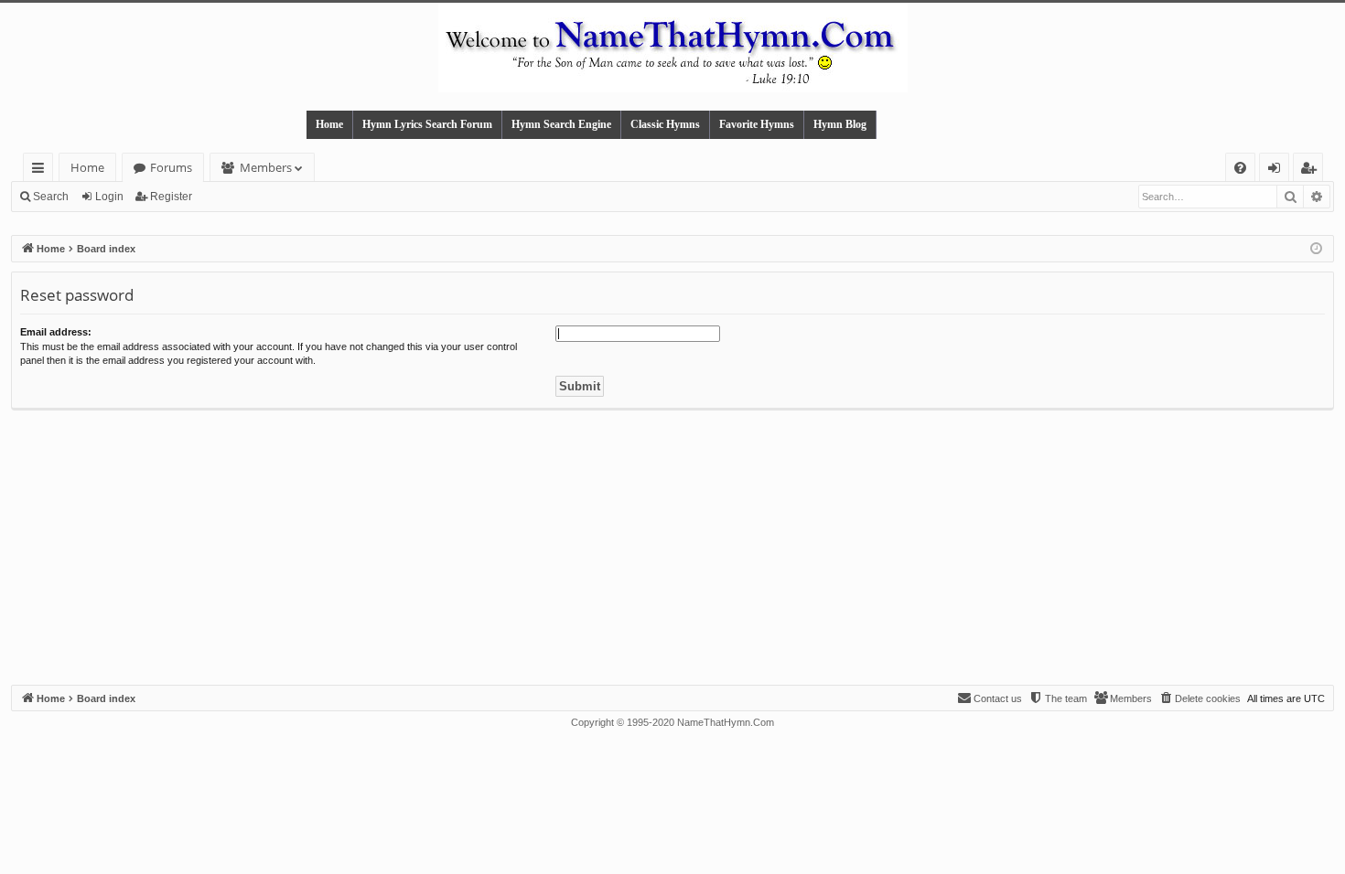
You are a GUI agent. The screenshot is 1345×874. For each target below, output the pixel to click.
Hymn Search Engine (561, 124)
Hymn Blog (839, 124)
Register (171, 196)
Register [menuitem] (1312, 170)
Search (51, 196)
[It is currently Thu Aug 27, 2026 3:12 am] (1316, 249)
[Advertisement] (672, 548)
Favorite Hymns (756, 124)
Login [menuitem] (1277, 170)
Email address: (55, 331)
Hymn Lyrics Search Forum (427, 124)
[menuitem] (1240, 168)
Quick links (41, 170)
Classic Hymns (665, 124)
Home (329, 124)
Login (109, 196)
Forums (171, 167)
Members (266, 167)
